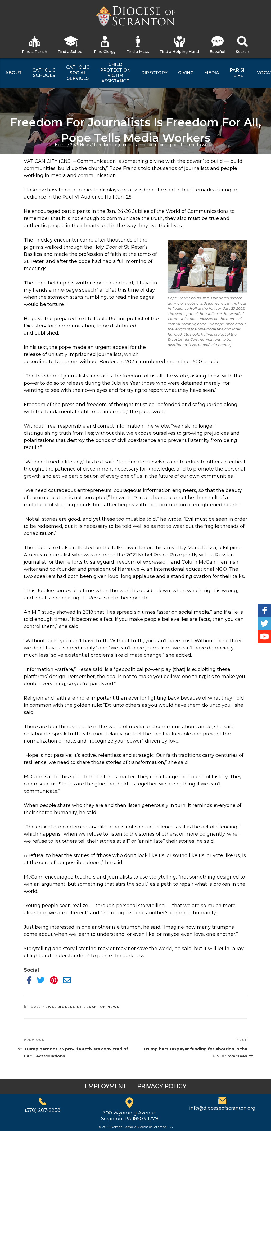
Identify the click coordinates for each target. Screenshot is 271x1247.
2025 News (80, 144)
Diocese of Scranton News (88, 1007)
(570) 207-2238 (42, 1110)
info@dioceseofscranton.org (222, 1108)
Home (61, 144)
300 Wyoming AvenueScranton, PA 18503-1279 (129, 1116)
